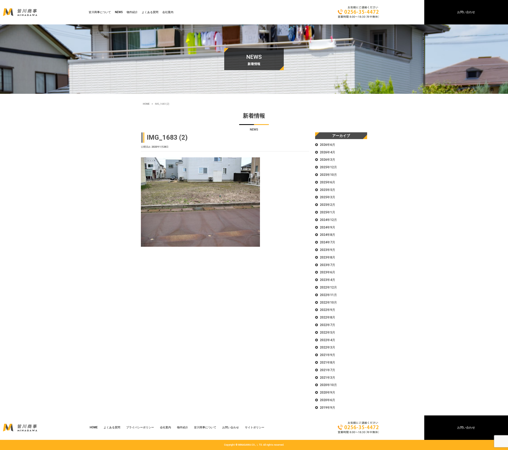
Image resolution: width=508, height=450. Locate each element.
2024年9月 (327, 227)
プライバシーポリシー (140, 427)
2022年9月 (327, 310)
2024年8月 (327, 235)
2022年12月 (328, 287)
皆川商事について (100, 12)
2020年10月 (328, 385)
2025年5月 (327, 190)
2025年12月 (328, 167)
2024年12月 (328, 220)
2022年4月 (327, 340)
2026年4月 (327, 152)
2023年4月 (327, 280)
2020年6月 (327, 400)
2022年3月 (327, 347)
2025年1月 (327, 212)
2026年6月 (327, 145)
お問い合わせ (466, 12)
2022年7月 (327, 325)
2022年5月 (327, 332)
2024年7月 (327, 242)
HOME (146, 104)
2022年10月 (328, 302)
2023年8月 (327, 257)
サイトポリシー (254, 427)
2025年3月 (327, 197)
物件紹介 (132, 12)
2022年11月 (328, 295)
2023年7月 (327, 265)
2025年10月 (328, 175)
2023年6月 (327, 272)
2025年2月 (327, 205)
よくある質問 (150, 12)
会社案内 (167, 12)
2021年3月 (327, 377)
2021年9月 (327, 355)
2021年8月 (327, 362)
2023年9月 (327, 250)
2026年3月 (327, 160)
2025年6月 (327, 182)
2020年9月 (327, 392)
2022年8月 (327, 317)
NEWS (119, 12)
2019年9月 (327, 407)
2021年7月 (327, 370)
